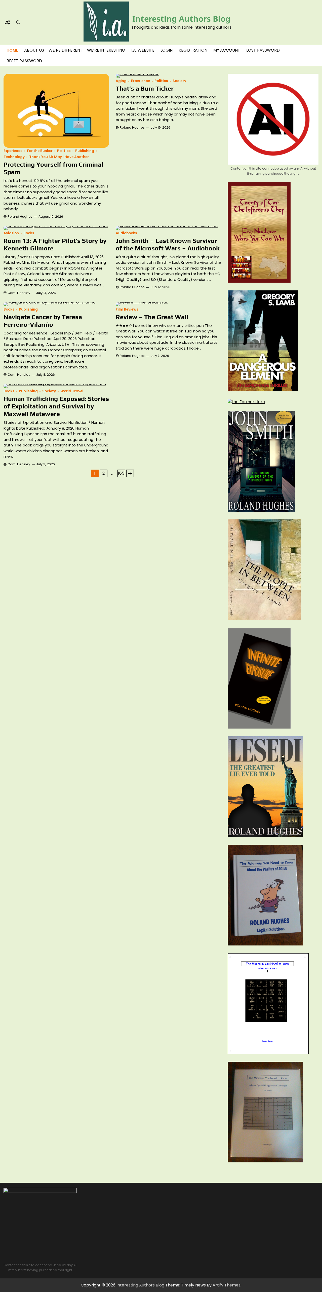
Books (28, 233)
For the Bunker (40, 150)
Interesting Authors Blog (181, 18)
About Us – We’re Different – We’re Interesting (74, 50)
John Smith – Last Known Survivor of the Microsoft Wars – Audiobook (168, 244)
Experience (13, 150)
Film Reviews (127, 309)
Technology (14, 157)
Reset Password (24, 61)
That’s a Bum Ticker (145, 88)
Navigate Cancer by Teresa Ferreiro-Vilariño (43, 320)
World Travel (71, 391)
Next (130, 473)
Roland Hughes (20, 216)
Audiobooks (126, 233)
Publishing (84, 150)
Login (166, 50)
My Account (226, 50)
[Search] (18, 22)
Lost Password (263, 50)
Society (179, 81)
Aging (121, 81)
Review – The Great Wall (152, 317)
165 (121, 473)
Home (12, 50)
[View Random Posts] (7, 22)
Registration (193, 50)
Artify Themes (226, 1285)
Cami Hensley (19, 293)
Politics (64, 150)
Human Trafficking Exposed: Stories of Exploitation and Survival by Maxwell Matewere (56, 406)
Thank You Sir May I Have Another (59, 157)
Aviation (11, 233)
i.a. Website (142, 50)
